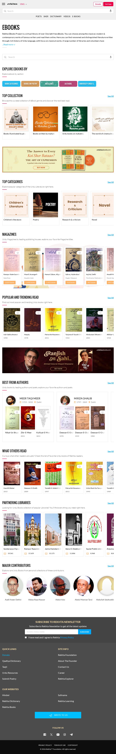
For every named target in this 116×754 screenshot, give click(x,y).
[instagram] (64, 734)
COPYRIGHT (73, 745)
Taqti (4, 667)
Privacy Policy (67, 637)
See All (111, 96)
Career (61, 673)
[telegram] (71, 734)
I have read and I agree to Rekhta (51, 637)
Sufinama (62, 695)
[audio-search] (110, 10)
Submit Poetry (9, 679)
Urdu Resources (10, 673)
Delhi (39, 402)
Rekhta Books (9, 707)
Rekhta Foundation (67, 655)
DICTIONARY (56, 16)
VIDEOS (67, 16)
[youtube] (58, 734)
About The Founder (67, 661)
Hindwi (5, 695)
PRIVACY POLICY (45, 745)
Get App (108, 4)
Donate (98, 4)
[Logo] (12, 4)
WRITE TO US (61, 715)
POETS (39, 16)
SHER (46, 16)
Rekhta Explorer (66, 679)
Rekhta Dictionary (11, 701)
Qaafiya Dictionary (11, 661)
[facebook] (44, 734)
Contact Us (63, 667)
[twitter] (51, 734)
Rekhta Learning (66, 701)
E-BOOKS (76, 16)
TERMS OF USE (60, 745)
